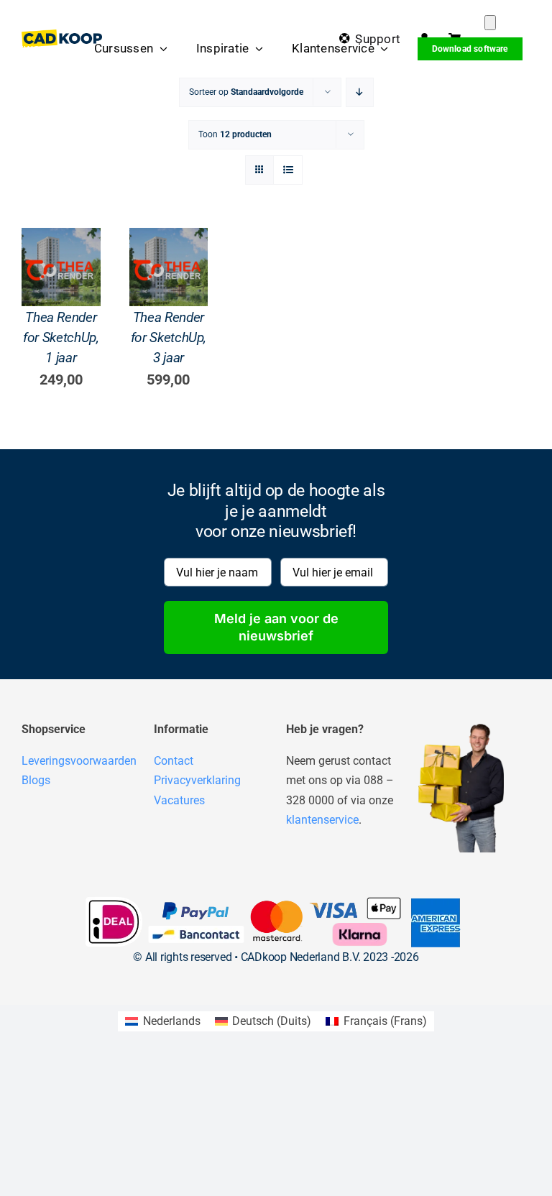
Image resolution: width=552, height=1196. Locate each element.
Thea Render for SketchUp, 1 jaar (60, 337)
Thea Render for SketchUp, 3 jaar (168, 337)
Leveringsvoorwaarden (79, 761)
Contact (173, 761)
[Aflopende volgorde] (360, 92)
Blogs (36, 780)
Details (61, 298)
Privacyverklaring (197, 780)
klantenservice (322, 820)
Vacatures (179, 800)
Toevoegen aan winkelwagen (67, 255)
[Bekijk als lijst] (288, 170)
